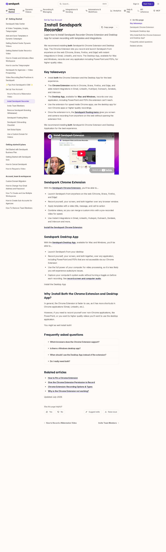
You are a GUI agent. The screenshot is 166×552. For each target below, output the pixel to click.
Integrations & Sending (72, 10)
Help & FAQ (129, 10)
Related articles (136, 46)
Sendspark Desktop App (140, 31)
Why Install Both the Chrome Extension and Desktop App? (145, 36)
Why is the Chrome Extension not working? (68, 391)
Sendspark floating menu (87, 112)
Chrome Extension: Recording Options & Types (70, 386)
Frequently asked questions (141, 42)
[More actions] (117, 27)
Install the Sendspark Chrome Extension (63, 227)
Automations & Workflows (94, 10)
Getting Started (12, 10)
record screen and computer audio (84, 278)
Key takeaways (136, 23)
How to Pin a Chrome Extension (63, 378)
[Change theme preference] (158, 4)
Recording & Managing (48, 10)
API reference (144, 10)
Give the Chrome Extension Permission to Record (71, 382)
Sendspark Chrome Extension (142, 27)
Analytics (117, 11)
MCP (158, 11)
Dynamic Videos (29, 10)
